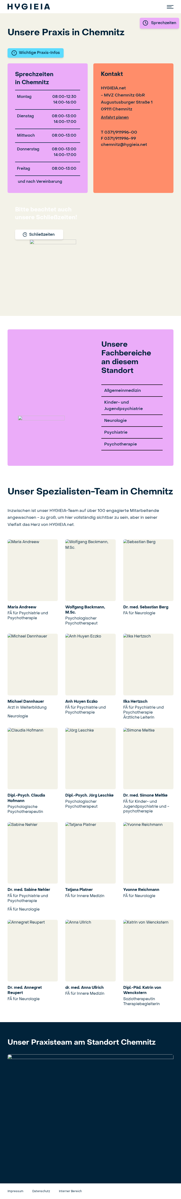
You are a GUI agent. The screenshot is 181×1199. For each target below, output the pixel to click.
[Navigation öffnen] (170, 6)
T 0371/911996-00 (119, 133)
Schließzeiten (42, 235)
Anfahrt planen (115, 118)
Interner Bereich (70, 1191)
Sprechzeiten (163, 23)
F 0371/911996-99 (118, 139)
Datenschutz (41, 1191)
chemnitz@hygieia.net (124, 145)
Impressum (15, 1191)
